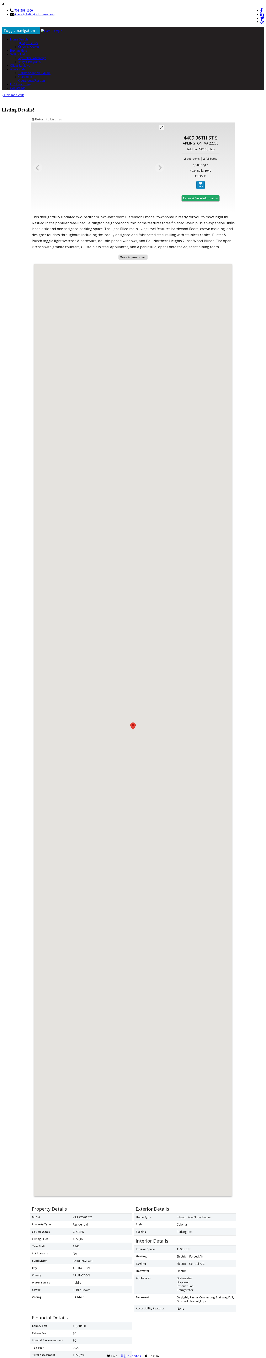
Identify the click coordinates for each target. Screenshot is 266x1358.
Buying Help (18, 50)
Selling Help (18, 54)
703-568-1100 (23, 10)
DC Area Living (20, 84)
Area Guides (18, 69)
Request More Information (200, 198)
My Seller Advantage (32, 58)
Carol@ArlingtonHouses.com (34, 14)
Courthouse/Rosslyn (31, 80)
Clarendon (25, 76)
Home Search (19, 39)
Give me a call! (13, 95)
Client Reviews (20, 65)
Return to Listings (48, 119)
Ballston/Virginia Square (34, 73)
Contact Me (17, 88)
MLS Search (30, 47)
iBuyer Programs (29, 62)
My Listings (29, 43)
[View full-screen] (161, 127)
